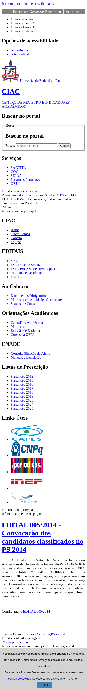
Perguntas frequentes (25, 179)
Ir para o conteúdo (25, 19)
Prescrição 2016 (22, 384)
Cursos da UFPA (23, 334)
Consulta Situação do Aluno (30, 353)
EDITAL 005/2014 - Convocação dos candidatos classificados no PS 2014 (42, 537)
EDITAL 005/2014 (36, 611)
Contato (16, 238)
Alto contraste (20, 54)
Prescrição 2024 (22, 404)
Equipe (16, 242)
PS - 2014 (67, 195)
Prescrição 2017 (22, 388)
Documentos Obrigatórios (29, 296)
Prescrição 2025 (22, 408)
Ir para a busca (22, 27)
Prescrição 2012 (22, 376)
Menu (6, 207)
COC (14, 171)
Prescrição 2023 (22, 400)
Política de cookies (19, 678)
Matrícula (17, 326)
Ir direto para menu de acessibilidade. (28, 4)
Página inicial (11, 195)
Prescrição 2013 (22, 380)
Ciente (45, 684)
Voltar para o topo (15, 642)
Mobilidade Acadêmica (27, 273)
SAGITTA (18, 167)
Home (15, 230)
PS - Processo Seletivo (40, 195)
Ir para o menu (22, 23)
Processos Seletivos (36, 634)
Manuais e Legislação (26, 357)
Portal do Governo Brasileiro (37, 11)
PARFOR (18, 277)
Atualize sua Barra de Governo (46, 14)
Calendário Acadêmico (27, 322)
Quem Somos (20, 234)
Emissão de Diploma (25, 330)
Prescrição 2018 (22, 392)
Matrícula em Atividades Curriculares (37, 300)
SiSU (14, 261)
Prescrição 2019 (22, 396)
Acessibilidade (21, 50)
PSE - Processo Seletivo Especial (34, 269)
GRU (15, 183)
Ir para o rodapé (23, 31)
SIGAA (16, 175)
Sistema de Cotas (23, 304)
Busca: (10, 145)
